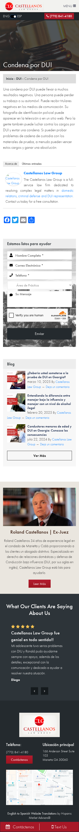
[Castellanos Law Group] (13, 179)
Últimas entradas (32, 163)
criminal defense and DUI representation (45, 196)
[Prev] (34, 691)
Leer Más (39, 583)
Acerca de (11, 163)
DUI (18, 78)
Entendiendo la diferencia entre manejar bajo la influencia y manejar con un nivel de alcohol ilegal (49, 401)
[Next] (44, 691)
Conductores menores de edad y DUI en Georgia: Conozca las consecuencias (49, 430)
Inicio (9, 78)
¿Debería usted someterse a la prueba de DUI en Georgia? (47, 375)
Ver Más (39, 455)
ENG (6, 16)
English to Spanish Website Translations (32, 813)
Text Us (60, 827)
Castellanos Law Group (43, 173)
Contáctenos (19, 759)
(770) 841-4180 (61, 16)
